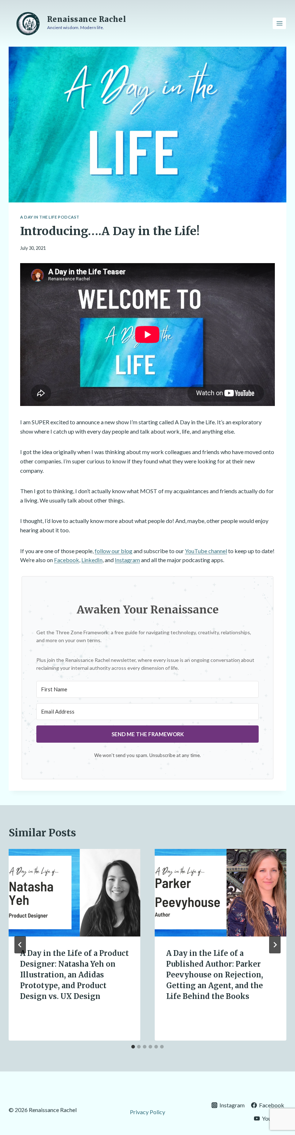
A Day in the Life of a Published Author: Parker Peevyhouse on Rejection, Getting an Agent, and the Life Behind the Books (214, 975)
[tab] (133, 1046)
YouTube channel (206, 550)
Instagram (127, 559)
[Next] (275, 944)
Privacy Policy (147, 1111)
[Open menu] (279, 23)
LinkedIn (92, 559)
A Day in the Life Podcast (50, 217)
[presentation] (74, 893)
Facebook (66, 559)
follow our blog (113, 550)
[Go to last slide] (20, 944)
